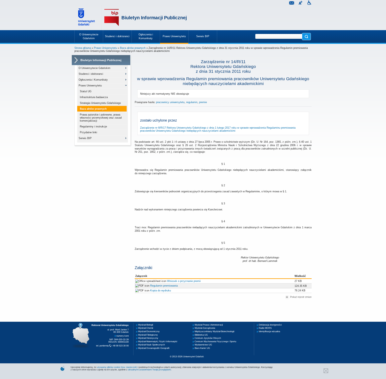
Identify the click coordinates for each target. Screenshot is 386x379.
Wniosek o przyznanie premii (184, 281)
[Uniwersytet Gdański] (87, 18)
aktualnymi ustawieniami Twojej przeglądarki (149, 369)
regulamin (191, 102)
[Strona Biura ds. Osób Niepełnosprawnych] (309, 3)
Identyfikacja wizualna (269, 331)
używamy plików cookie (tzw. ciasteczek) (117, 367)
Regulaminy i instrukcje (93, 126)
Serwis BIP (85, 138)
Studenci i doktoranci (91, 73)
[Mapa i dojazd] (82, 324)
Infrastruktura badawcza (94, 97)
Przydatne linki (88, 132)
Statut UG (85, 91)
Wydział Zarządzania (205, 328)
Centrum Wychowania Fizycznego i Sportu (215, 341)
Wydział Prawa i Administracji (209, 325)
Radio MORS (265, 328)
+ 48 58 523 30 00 (120, 345)
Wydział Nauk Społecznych (151, 344)
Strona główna (82, 47)
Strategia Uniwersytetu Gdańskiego (100, 102)
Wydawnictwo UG (203, 344)
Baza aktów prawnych (133, 47)
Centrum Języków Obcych (208, 338)
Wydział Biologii (145, 325)
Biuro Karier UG (202, 348)
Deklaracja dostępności (270, 325)
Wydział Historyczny (148, 338)
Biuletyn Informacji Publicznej (154, 17)
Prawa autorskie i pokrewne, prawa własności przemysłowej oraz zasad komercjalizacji (101, 117)
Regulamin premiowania (164, 285)
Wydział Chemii (145, 328)
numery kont (122, 336)
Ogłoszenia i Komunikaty (93, 79)
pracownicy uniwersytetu (170, 102)
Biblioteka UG (201, 335)
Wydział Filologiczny (148, 335)
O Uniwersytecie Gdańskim (94, 68)
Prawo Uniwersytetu (105, 47)
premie (203, 102)
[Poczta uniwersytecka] (291, 3)
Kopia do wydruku (160, 290)
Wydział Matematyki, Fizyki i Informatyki (157, 341)
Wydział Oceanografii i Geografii (153, 348)
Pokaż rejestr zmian (301, 297)
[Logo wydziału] (111, 18)
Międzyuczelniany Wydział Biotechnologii (214, 331)
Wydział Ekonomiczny (149, 331)
